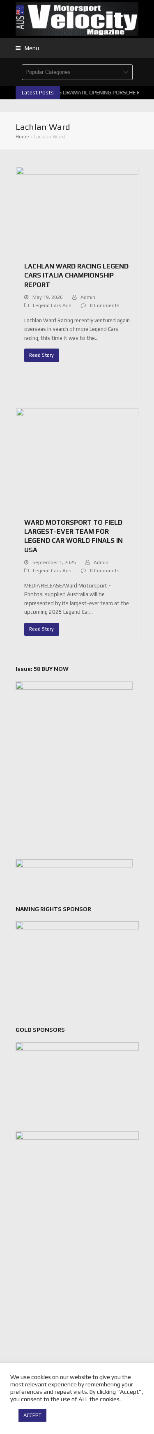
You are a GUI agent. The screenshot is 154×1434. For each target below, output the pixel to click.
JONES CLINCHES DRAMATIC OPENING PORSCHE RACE (84, 92)
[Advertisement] (77, 1308)
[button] (27, 48)
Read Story (41, 355)
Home (22, 137)
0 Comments (105, 305)
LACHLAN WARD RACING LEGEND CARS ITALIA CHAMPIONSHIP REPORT (76, 275)
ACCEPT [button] (32, 1415)
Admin (87, 297)
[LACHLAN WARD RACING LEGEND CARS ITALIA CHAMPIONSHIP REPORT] (77, 209)
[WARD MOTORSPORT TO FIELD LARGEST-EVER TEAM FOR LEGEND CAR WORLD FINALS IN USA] (77, 458)
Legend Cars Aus (52, 305)
